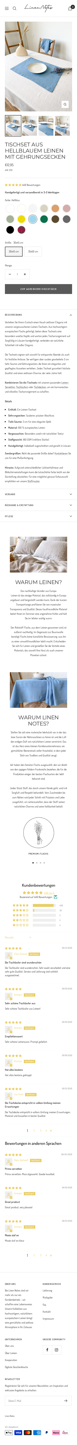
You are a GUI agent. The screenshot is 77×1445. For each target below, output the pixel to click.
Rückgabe (48, 1297)
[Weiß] (10, 208)
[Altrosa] (66, 208)
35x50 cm (33, 251)
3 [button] (40, 1130)
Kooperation (11, 1360)
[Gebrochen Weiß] (21, 208)
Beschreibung (13, 314)
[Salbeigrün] (10, 219)
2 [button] (34, 1130)
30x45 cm (14, 251)
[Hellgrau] (33, 208)
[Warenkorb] (70, 8)
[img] (13, 948)
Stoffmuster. (34, 481)
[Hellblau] (33, 219)
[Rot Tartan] (21, 230)
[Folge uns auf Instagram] (56, 1349)
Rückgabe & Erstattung (19, 505)
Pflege (9, 516)
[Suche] (14, 8)
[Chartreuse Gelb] (21, 219)
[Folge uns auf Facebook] (47, 1349)
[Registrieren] (66, 1400)
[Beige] (44, 208)
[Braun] (55, 219)
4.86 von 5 (49, 893)
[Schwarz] (10, 230)
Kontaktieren (61, 453)
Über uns (9, 1345)
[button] (13, 185)
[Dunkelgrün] (44, 219)
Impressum (48, 1318)
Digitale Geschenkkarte (16, 1367)
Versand (10, 494)
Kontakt (47, 1311)
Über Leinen (11, 1353)
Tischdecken (40, 387)
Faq (44, 1304)
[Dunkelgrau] (66, 219)
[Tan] (55, 208)
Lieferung (47, 1290)
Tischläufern (22, 387)
